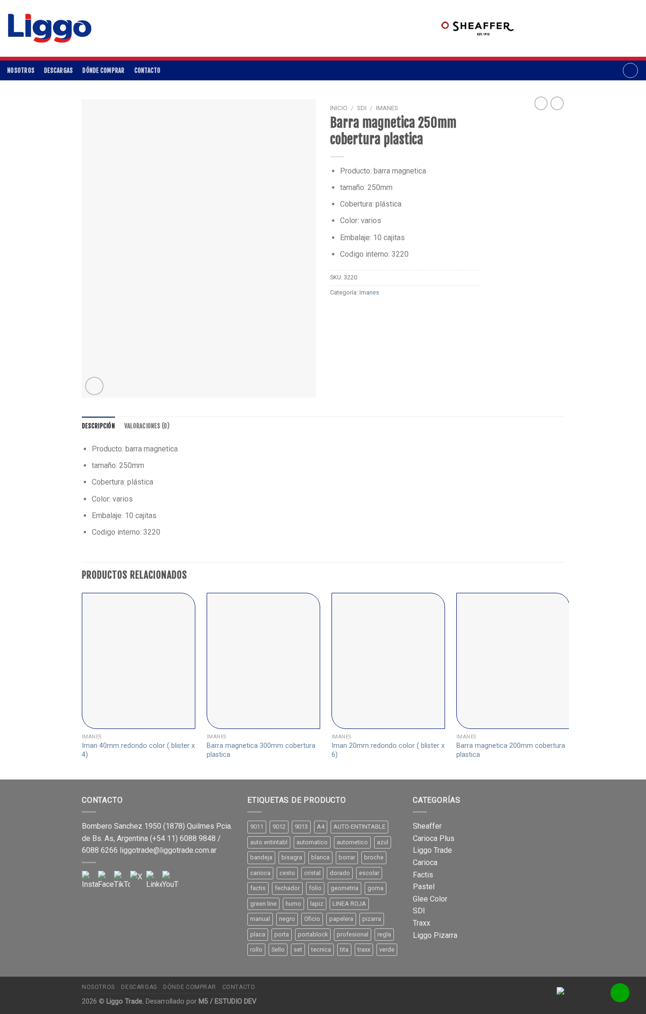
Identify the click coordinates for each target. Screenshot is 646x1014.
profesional (352, 934)
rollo (256, 949)
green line (263, 903)
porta (281, 934)
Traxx (421, 923)
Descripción (98, 426)
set (298, 949)
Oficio (312, 918)
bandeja (261, 857)
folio (315, 888)
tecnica (321, 949)
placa (257, 934)
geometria (344, 888)
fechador (287, 888)
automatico (312, 842)
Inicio (339, 108)
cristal (312, 872)
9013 (301, 826)
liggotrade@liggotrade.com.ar (168, 850)
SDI (362, 108)
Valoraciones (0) (146, 426)
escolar (369, 872)
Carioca (425, 862)
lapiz (316, 903)
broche (374, 857)
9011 (256, 826)
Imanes (387, 108)
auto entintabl (269, 842)
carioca (260, 872)
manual (260, 918)
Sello (278, 949)
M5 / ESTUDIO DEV (227, 1001)
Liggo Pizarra (435, 935)
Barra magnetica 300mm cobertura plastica (261, 750)
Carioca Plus (433, 838)
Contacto (147, 70)
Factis (423, 874)
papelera (341, 918)
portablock (313, 934)
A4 (320, 826)
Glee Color (430, 898)
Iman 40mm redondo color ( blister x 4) (138, 750)
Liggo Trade (432, 850)
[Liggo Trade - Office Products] (49, 28)
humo (293, 903)
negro (287, 918)
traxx (364, 949)
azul (382, 842)
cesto (287, 872)
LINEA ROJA (349, 903)
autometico (352, 842)
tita (344, 949)
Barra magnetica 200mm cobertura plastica (510, 750)
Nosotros (21, 70)
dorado (340, 872)
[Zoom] (94, 386)
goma (375, 888)
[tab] (98, 425)
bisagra (291, 857)
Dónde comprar (103, 70)
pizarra (371, 918)
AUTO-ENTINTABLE (359, 826)
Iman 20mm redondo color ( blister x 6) (388, 750)
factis (258, 888)
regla (384, 934)
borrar (347, 857)
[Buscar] (630, 70)
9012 (279, 826)
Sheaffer (427, 826)
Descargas (58, 70)
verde (386, 949)
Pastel (424, 886)
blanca (320, 857)
